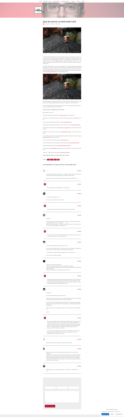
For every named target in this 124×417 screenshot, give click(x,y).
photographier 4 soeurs (56, 148)
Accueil (40, 1)
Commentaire (47, 390)
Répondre (79, 170)
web (58, 159)
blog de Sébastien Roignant (67, 122)
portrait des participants (76, 124)
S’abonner (83, 1)
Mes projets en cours (47, 1)
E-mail (58, 385)
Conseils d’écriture (56, 1)
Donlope (47, 338)
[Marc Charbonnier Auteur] (38, 10)
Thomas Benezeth (49, 241)
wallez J (47, 365)
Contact (77, 1)
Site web (69, 385)
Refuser (112, 414)
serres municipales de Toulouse (73, 142)
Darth (49, 62)
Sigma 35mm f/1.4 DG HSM (50, 71)
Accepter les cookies (105, 414)
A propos (72, 1)
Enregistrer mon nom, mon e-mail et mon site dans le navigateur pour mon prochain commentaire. (62, 403)
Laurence (48, 288)
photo (52, 159)
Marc (48, 183)
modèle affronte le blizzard (66, 131)
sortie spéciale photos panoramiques (64, 145)
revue (55, 159)
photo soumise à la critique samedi (63, 127)
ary (46, 348)
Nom (46, 385)
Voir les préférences (119, 414)
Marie (47, 214)
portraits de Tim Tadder (65, 152)
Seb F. (47, 260)
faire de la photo (63, 115)
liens (48, 159)
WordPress (41, 415)
